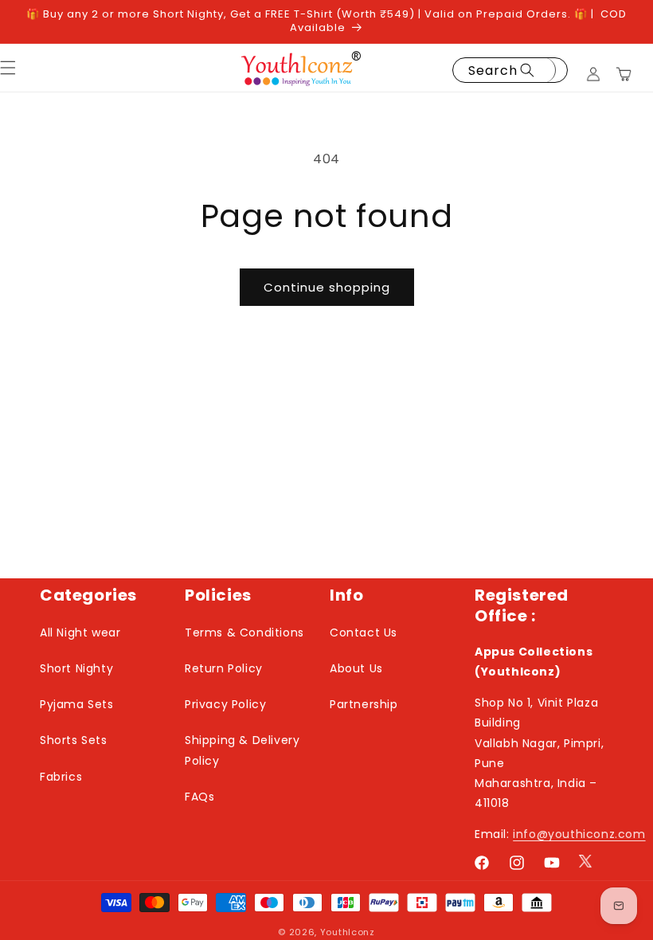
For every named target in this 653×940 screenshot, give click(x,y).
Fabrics (61, 777)
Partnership (364, 704)
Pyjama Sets (77, 704)
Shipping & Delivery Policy (242, 750)
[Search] (530, 70)
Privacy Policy (225, 704)
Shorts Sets (74, 740)
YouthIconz (347, 932)
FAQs (199, 797)
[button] (623, 74)
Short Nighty (76, 668)
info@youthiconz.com (579, 834)
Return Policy (224, 668)
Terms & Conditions (244, 632)
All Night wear (80, 632)
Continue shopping (327, 287)
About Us (356, 668)
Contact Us (363, 632)
